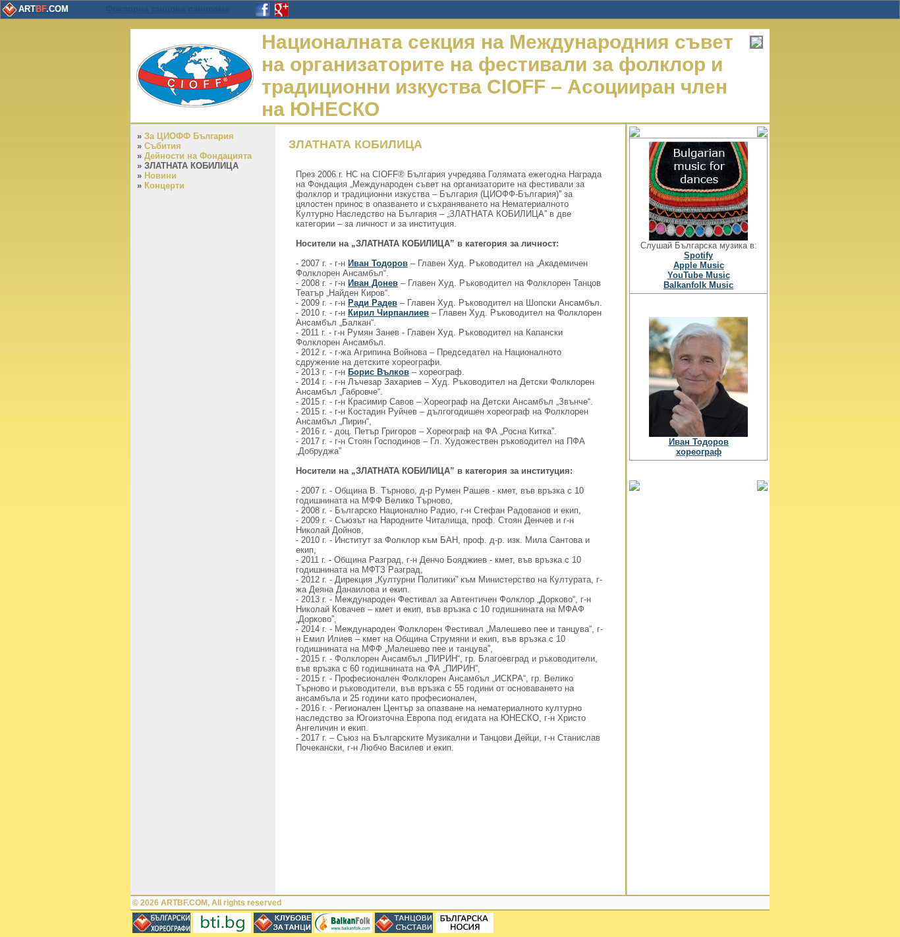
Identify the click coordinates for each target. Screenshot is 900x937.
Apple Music (698, 265)
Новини (160, 176)
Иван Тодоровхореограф (699, 447)
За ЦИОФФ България (189, 136)
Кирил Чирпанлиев (388, 313)
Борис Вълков (378, 372)
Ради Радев (372, 303)
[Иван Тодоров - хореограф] (698, 434)
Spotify (698, 255)
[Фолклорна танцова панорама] (222, 930)
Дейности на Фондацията (198, 156)
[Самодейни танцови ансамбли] (404, 930)
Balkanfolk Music (698, 285)
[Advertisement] (698, 692)
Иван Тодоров (378, 263)
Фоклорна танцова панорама (167, 9)
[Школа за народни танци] (343, 930)
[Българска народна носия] (464, 930)
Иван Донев (373, 283)
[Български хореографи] (161, 930)
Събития (162, 146)
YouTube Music (698, 275)
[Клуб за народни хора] (283, 930)
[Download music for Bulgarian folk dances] (698, 237)
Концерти (164, 185)
